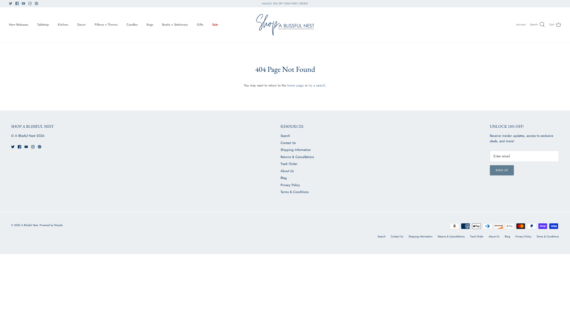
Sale (215, 24)
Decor (81, 24)
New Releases (18, 24)
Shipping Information (296, 149)
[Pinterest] (36, 3)
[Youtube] (23, 3)
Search (285, 135)
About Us (287, 171)
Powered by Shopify (51, 225)
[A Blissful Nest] (285, 25)
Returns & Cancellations (297, 156)
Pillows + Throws (106, 24)
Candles (132, 24)
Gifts (200, 24)
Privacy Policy (290, 185)
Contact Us (288, 142)
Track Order (289, 163)
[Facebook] (17, 3)
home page (295, 85)
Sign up (502, 170)
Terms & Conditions (295, 191)
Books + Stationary (175, 24)
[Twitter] (10, 3)
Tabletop (43, 24)
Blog (284, 177)
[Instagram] (30, 3)
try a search (317, 85)
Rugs (150, 24)
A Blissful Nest (29, 225)
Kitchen (63, 24)
